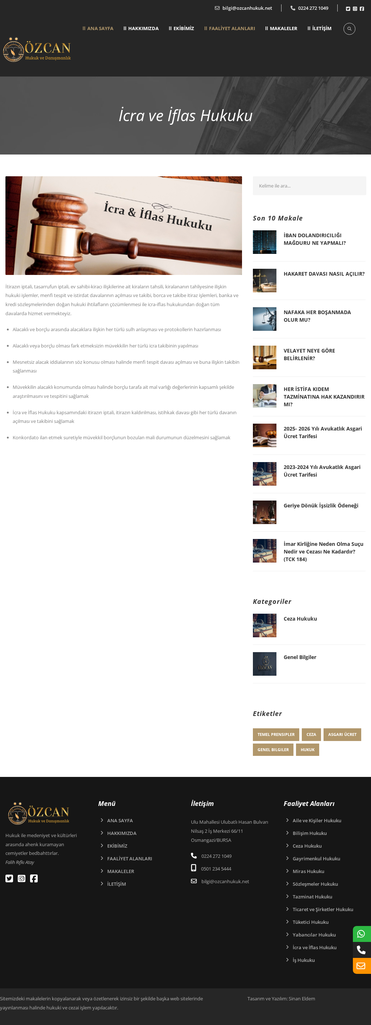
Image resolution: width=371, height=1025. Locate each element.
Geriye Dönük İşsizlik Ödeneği (321, 505)
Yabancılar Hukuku (314, 934)
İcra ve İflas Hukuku (315, 947)
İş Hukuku (304, 960)
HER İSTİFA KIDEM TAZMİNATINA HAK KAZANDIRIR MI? (324, 397)
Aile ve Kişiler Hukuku (317, 820)
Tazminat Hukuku (312, 896)
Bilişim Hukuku (310, 833)
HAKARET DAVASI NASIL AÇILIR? (324, 273)
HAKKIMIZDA (143, 28)
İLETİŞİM (322, 28)
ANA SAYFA (100, 28)
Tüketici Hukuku (311, 922)
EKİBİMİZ (184, 28)
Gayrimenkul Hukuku (316, 858)
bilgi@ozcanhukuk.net (247, 8)
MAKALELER (283, 28)
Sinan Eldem (302, 998)
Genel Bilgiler (300, 657)
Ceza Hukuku (300, 618)
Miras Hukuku (308, 871)
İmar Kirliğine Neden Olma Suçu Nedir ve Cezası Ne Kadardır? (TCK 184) (323, 551)
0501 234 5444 (216, 868)
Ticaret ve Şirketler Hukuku (323, 909)
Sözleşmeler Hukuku (315, 884)
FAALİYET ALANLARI (232, 28)
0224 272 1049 (313, 8)
